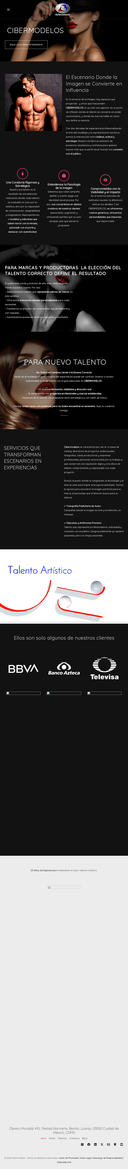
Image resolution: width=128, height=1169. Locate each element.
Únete (52, 1138)
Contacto (74, 1138)
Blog (84, 1138)
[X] (102, 1144)
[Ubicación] (115, 1144)
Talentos (62, 1138)
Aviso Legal (85, 1158)
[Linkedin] (95, 1144)
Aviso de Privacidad (68, 1158)
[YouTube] (121, 1144)
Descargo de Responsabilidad (108, 1158)
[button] (26, 44)
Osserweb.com (64, 1162)
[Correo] (108, 1144)
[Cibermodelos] (63, 9)
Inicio (43, 1138)
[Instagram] (82, 1144)
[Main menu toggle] (8, 9)
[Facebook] (88, 1144)
